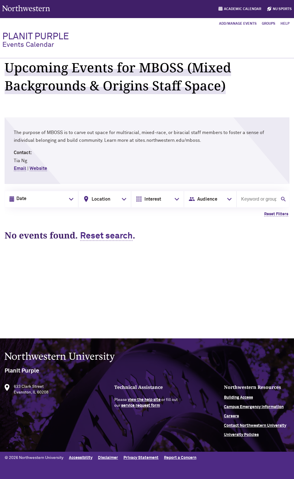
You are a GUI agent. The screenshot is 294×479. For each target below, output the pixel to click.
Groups (268, 24)
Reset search (106, 236)
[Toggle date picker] (70, 199)
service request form (140, 406)
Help (285, 24)
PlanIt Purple (35, 40)
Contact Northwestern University (255, 426)
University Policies (241, 435)
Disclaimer (108, 458)
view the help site (144, 400)
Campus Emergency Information (254, 407)
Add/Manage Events (238, 24)
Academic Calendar (242, 9)
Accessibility (80, 458)
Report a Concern (180, 458)
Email (20, 168)
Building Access (238, 397)
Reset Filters (276, 214)
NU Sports (282, 9)
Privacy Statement (140, 458)
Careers (231, 416)
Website (38, 168)
